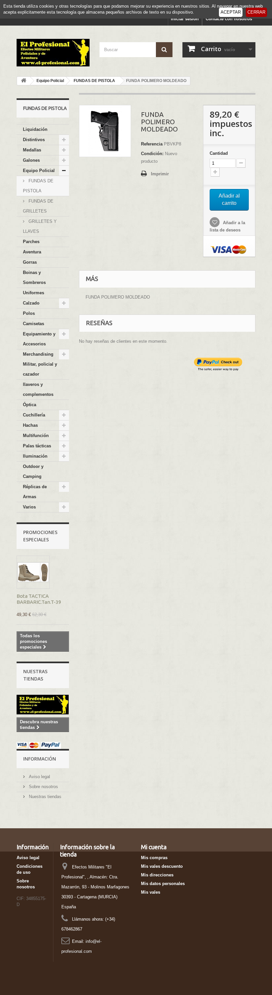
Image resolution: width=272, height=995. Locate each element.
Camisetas (33, 323)
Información (39, 759)
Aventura (32, 251)
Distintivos (34, 139)
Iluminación (35, 456)
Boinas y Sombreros (34, 277)
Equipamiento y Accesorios (39, 338)
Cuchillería (34, 414)
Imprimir (160, 173)
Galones (31, 160)
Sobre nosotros (43, 786)
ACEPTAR (231, 12)
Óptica (29, 404)
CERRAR (256, 12)
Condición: (152, 153)
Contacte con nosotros (229, 18)
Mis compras (154, 857)
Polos (29, 313)
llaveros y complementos (38, 389)
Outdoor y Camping (33, 471)
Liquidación (35, 129)
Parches (31, 241)
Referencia (152, 143)
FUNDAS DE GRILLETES (38, 206)
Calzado (31, 303)
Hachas (30, 425)
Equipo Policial (39, 170)
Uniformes (33, 292)
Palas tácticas (37, 445)
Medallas (32, 149)
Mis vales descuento (162, 866)
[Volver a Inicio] (23, 81)
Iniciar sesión (185, 18)
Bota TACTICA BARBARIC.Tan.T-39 (39, 599)
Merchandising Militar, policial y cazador (40, 364)
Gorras (30, 262)
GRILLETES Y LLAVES (40, 226)
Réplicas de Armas (35, 491)
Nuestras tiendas (44, 796)
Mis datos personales (163, 883)
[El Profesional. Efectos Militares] (53, 52)
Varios (29, 506)
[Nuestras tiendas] (43, 704)
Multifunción (36, 435)
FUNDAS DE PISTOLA (38, 185)
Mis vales (150, 892)
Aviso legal (39, 776)
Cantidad (219, 153)
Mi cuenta (154, 847)
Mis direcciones (157, 874)
